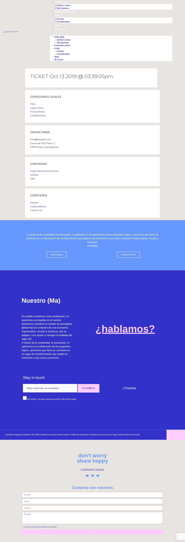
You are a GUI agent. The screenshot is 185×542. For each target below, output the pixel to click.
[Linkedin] (147, 388)
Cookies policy (38, 115)
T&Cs (33, 104)
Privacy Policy (37, 111)
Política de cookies (48, 434)
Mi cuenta (60, 29)
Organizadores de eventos (44, 171)
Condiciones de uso (97, 434)
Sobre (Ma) (61, 2)
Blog (57, 25)
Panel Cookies (63, 434)
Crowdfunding (63, 22)
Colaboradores (38, 206)
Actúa (57, 15)
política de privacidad (49, 527)
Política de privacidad (79, 434)
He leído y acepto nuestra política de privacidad (51, 399)
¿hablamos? (125, 328)
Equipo (34, 202)
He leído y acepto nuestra (40, 527)
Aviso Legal (112, 434)
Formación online (64, 11)
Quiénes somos (63, 5)
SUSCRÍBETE (88, 388)
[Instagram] (155, 388)
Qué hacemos (63, 8)
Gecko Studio (134, 434)
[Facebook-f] (164, 388)
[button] (111, 34)
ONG (32, 178)
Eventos (60, 19)
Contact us (36, 210)
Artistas (34, 175)
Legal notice (37, 108)
